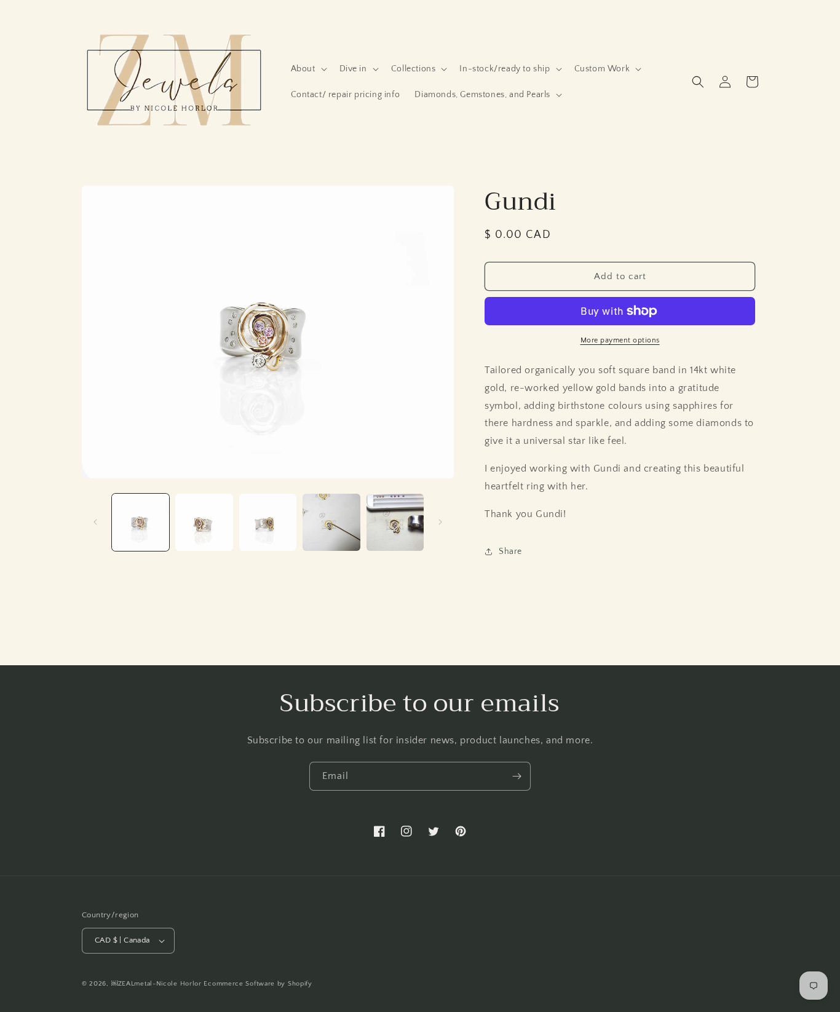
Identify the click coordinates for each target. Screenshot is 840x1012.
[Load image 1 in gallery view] (140, 522)
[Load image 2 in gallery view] (203, 522)
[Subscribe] (516, 776)
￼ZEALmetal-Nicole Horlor (156, 983)
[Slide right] (440, 522)
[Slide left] (95, 522)
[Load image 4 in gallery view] (331, 522)
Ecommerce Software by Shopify (258, 983)
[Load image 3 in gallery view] (267, 522)
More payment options (620, 340)
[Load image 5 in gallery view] (395, 522)
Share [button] (510, 551)
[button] (307, 69)
